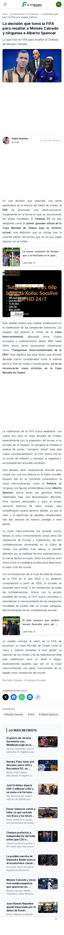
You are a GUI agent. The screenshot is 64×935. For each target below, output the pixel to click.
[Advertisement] (32, 108)
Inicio (5, 14)
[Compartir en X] (5, 697)
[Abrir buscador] (59, 4)
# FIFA (31, 714)
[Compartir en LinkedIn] (30, 697)
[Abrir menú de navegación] (5, 4)
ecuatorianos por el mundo (25, 14)
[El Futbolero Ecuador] (32, 4)
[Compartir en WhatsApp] (22, 697)
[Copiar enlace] (38, 697)
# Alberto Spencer (48, 714)
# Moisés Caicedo (13, 714)
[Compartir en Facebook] (14, 697)
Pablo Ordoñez (20, 138)
